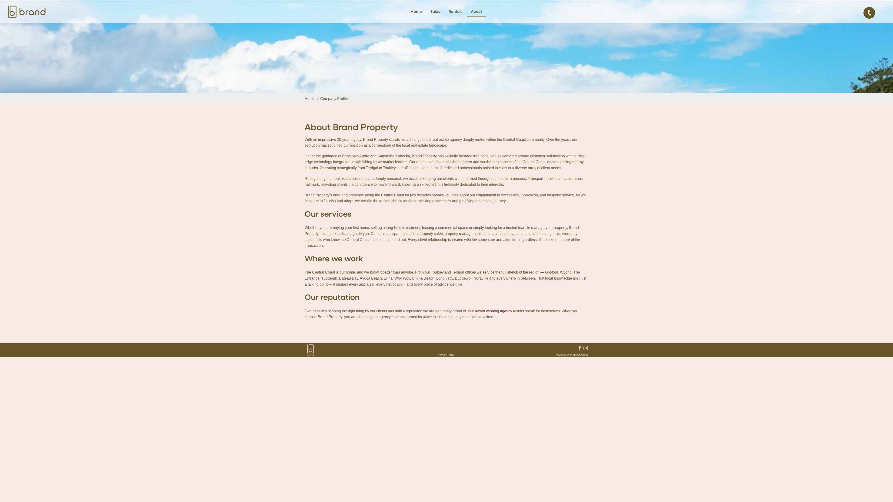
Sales (435, 12)
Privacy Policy (446, 354)
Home (416, 12)
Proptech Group (579, 354)
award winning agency (493, 311)
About (476, 12)
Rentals (456, 12)
